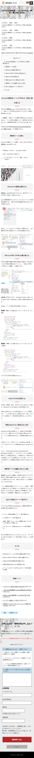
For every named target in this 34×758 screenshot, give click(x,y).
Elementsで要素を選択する (12, 70)
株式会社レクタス (11, 3)
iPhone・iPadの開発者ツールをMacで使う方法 (16, 595)
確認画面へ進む (17, 739)
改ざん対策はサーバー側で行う (13, 86)
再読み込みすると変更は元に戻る (14, 80)
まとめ (6, 90)
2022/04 (30, 53)
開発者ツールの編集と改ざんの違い (15, 83)
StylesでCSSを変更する (11, 76)
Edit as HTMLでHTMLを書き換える (15, 73)
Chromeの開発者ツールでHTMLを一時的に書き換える (16, 62)
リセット (17, 746)
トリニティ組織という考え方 (11, 600)
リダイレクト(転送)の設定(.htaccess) (13, 586)
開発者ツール (11, 109)
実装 (5, 612)
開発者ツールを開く (10, 66)
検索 (27, 2)
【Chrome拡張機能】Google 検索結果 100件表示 (17, 590)
